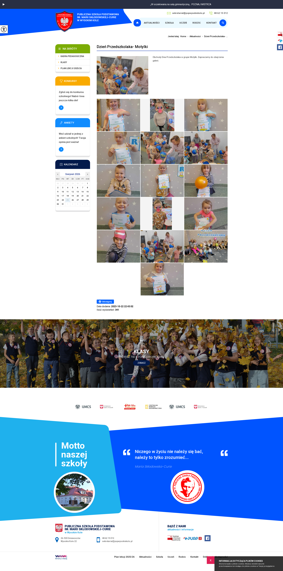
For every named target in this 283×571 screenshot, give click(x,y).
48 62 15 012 (221, 13)
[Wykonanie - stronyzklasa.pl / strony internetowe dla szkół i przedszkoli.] (61, 557)
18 (68, 196)
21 (83, 196)
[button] (3, 4)
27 (78, 200)
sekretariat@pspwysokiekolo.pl (188, 13)
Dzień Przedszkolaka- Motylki (122, 46)
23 (58, 200)
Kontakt (211, 23)
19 (73, 196)
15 (88, 192)
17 (63, 196)
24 (63, 200)
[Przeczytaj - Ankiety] (77, 123)
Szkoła (169, 23)
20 (78, 196)
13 (78, 192)
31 (63, 204)
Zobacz (142, 363)
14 (83, 192)
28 (83, 200)
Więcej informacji (61, 107)
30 (58, 204)
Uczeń (183, 23)
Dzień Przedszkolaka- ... (215, 36)
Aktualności (151, 23)
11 (68, 192)
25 (68, 200)
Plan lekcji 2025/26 (138, 23)
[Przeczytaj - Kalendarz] (77, 165)
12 (73, 192)
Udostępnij (107, 302)
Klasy (64, 62)
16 (58, 196)
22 (88, 196)
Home (183, 36)
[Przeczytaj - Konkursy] (77, 82)
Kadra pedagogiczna (72, 56)
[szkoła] (223, 23)
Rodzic (196, 23)
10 (63, 192)
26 (73, 200)
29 (88, 200)
